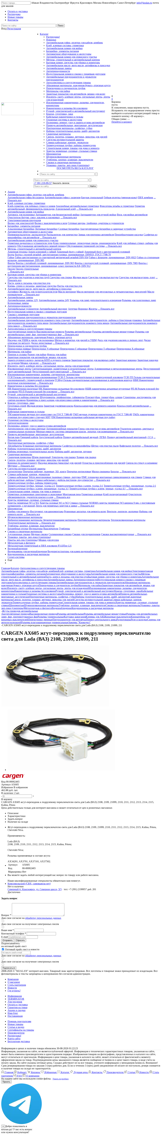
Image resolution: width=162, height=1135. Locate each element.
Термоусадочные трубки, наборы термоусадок (71, 145)
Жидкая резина (35, 405)
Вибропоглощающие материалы (25, 520)
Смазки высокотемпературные (117, 534)
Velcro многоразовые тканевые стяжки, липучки (55, 477)
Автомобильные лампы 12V (23, 300)
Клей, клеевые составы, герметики (65, 45)
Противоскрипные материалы (94, 520)
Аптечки (73, 308)
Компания (13, 979)
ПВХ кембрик (145, 197)
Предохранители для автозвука (69, 619)
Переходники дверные (40, 619)
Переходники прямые (19, 348)
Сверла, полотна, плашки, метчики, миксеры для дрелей (76, 136)
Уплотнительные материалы (23, 523)
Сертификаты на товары (21, 1030)
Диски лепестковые (41, 343)
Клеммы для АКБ (95, 616)
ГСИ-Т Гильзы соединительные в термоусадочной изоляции (90, 377)
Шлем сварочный (41, 457)
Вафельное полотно (130, 445)
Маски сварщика (101, 471)
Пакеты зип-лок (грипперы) (23, 540)
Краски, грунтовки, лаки (59, 114)
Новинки (51, 39)
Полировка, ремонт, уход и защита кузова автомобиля (75, 122)
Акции (11, 191)
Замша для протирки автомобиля (96, 234)
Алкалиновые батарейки (21, 229)
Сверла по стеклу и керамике (141, 463)
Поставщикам (15, 1016)
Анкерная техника (18, 251)
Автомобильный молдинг (53, 308)
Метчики (12, 465)
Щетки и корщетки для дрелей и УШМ (76, 340)
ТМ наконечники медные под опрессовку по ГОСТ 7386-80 (40, 414)
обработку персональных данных (43, 918)
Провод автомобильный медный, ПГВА (84, 437)
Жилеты (92, 308)
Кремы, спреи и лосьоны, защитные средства (32, 286)
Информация (15, 996)
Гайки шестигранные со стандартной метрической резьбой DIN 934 (51, 257)
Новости (12, 987)
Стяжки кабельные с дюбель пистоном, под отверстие (63, 480)
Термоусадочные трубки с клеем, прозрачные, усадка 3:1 (38, 488)
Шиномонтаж (53, 154)
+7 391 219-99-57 (43, 183)
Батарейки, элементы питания (62, 51)
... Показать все (84, 209)
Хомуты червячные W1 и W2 (23, 503)
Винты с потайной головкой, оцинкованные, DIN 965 (45, 263)
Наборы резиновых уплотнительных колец (31, 451)
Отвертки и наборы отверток (23, 397)
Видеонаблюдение (18, 548)
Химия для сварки (86, 457)
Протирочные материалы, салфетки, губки (69, 128)
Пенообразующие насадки (129, 234)
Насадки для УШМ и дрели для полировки (31, 340)
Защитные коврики (126, 360)
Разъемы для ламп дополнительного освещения (95, 300)
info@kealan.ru (144, 2)
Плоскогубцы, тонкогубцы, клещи (103, 397)
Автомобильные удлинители (23, 308)
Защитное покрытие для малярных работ (93, 360)
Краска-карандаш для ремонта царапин (95, 405)
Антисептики (15, 471)
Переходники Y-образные (45, 348)
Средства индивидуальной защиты (65, 139)
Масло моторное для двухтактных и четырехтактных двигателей (112, 291)
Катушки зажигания (75, 616)
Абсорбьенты (15, 445)
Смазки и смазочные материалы (63, 162)
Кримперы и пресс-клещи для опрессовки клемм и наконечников (61, 400)
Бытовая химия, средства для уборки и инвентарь (73, 62)
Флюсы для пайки (56, 354)
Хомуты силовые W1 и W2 (54, 503)
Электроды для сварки (63, 457)
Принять (6, 1082)
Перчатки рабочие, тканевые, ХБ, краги (44, 471)
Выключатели (50, 528)
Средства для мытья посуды (103, 277)
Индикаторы (36, 528)
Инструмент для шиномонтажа (46, 511)
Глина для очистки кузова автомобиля (98, 428)
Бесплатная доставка (19, 1041)
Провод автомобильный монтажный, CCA (130, 437)
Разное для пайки (37, 354)
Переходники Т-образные (102, 348)
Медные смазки (39, 534)
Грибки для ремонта (18, 511)
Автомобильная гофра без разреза (26, 197)
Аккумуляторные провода (22, 331)
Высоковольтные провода (50, 331)
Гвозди (11, 268)
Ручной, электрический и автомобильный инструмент (75, 111)
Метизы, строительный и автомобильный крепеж (73, 59)
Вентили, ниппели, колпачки (122, 511)
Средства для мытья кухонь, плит (137, 277)
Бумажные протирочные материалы (42, 445)
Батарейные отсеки (18, 528)
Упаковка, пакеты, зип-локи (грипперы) (67, 165)
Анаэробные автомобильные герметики (77, 206)
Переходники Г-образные (73, 348)
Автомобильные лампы (59, 68)
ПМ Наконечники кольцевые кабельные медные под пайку (83, 417)
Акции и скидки (16, 1010)
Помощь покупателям (19, 1021)
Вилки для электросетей (21, 223)
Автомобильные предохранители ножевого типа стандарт (39, 320)
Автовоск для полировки (21, 214)
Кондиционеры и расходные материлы (29, 554)
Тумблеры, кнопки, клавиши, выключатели (69, 159)
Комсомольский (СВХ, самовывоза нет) (29, 883)
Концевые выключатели (118, 616)
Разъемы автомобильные (78, 331)
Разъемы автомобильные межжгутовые (113, 331)
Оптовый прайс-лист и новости (21, 949)
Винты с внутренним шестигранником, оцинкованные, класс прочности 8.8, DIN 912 (78, 264)
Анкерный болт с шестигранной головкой (107, 251)
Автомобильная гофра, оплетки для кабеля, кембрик (74, 42)
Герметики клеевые (92, 494)
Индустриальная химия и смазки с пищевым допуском (75, 74)
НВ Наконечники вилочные (23, 388)
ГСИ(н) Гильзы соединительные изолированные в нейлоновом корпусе (93, 380)
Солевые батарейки (68, 229)
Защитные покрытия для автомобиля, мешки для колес (75, 94)
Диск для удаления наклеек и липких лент (120, 340)
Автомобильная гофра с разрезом (63, 197)
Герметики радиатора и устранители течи (30, 243)
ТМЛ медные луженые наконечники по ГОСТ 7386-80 (102, 414)
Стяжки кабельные (18, 477)
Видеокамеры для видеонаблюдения (27, 551)
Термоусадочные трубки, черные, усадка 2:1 (31, 485)
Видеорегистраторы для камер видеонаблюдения (73, 551)
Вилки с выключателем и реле (50, 223)
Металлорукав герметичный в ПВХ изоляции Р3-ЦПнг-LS (40, 545)
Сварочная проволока (19, 457)
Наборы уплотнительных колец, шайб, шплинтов (73, 131)
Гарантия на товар (17, 1007)
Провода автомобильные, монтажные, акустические (74, 125)
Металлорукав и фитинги (21, 542)
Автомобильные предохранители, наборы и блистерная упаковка (106, 320)
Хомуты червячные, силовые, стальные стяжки (71, 151)
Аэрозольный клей (65, 209)
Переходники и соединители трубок (65, 88)
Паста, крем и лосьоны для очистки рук (29, 283)
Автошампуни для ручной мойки (98, 214)
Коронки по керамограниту (22, 463)
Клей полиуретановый (115, 494)
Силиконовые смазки (60, 534)
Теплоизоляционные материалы (128, 520)
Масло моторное (67, 291)
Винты (11, 263)
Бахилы (115, 471)
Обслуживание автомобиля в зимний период (41, 246)
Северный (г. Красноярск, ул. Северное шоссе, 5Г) (35, 889)
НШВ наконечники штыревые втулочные (107, 388)
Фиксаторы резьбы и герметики (117, 206)
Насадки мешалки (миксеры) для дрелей (59, 463)
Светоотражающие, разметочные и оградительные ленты (63, 368)
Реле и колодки (139, 619)
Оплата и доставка (18, 1004)
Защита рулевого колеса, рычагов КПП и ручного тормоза (39, 360)
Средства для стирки (61, 277)
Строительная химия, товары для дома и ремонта (72, 148)
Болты (11, 254)
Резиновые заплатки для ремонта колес (85, 511)
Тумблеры (64, 528)
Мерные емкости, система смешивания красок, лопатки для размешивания (76, 431)
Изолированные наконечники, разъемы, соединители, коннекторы (44, 374)
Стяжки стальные (78, 503)
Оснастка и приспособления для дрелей (103, 463)
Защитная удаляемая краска (58, 405)
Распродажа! (53, 37)
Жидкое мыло (80, 277)
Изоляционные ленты (19, 368)
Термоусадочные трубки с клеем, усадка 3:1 (79, 485)
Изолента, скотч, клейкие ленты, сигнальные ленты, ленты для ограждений (49, 366)
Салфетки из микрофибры (76, 445)
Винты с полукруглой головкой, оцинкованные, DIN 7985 (106, 263)
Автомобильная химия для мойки (64, 48)
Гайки (11, 257)
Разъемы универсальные (51, 616)
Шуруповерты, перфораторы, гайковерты (62, 397)
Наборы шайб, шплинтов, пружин (73, 451)
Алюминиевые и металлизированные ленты (118, 368)
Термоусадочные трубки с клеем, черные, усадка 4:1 (97, 488)
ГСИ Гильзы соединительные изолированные (32, 377)
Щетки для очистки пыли (105, 445)
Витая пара (14, 437)
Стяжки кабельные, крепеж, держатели (67, 142)
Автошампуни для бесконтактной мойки (57, 214)
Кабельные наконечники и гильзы (64, 116)
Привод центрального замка (101, 619)
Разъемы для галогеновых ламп (139, 300)
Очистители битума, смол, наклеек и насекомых (34, 217)
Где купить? (14, 990)
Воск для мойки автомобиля (132, 214)
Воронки (83, 308)
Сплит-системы (16, 557)
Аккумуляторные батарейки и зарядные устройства (108, 229)
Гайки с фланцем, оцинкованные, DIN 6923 (112, 257)
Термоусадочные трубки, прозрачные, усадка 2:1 (130, 485)
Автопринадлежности (58, 71)
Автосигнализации (18, 423)
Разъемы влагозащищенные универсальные (44, 622)
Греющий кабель (29, 437)
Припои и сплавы (17, 354)
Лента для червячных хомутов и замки (56, 505)
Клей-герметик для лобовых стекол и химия (31, 206)
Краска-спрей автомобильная (133, 405)
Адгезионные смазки (19, 534)
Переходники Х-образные (130, 348)
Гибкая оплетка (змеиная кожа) (120, 197)
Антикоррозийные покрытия (62, 428)
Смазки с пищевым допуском (23, 314)
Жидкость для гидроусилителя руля (38, 291)
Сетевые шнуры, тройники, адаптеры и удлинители (96, 223)
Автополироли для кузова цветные (27, 428)
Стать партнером (17, 985)
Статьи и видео (16, 1027)
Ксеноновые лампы (18, 303)
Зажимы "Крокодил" (79, 622)
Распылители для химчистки (62, 234)
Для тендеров (15, 1001)
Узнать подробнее (61, 1079)
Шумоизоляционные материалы (63, 156)
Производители (16, 1032)
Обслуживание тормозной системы (85, 246)
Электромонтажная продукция (24, 220)
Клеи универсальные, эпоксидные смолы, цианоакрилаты (84, 243)
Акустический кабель (50, 437)
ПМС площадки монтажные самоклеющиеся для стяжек (111, 477)
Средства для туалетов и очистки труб (29, 277)
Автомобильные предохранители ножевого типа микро (79, 323)
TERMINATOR (16, 999)
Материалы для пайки (58, 91)
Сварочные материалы (58, 134)
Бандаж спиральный (92, 197)
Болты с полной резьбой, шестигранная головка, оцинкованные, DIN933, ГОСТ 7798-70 (63, 254)
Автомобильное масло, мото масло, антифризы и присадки (78, 65)
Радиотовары (124, 619)
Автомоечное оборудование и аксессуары (68, 54)
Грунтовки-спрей (17, 405)
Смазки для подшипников (86, 534)
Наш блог (13, 1013)
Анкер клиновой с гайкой (42, 251)
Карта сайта (14, 1038)
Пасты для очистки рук (69, 286)
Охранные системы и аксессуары (64, 119)
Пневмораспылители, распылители (27, 234)
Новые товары (15, 1024)
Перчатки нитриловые (79, 471)
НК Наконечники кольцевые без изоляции (61, 388)
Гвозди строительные (27, 268)
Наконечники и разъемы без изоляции (66, 108)
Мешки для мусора (48, 540)
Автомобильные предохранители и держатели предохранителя (42, 317)
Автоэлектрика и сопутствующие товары (68, 82)
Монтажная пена (72, 494)
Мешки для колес (29, 363)
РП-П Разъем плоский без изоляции (38, 391)
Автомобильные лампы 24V (54, 300)
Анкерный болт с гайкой (70, 251)
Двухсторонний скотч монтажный (50, 371)
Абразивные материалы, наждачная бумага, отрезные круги (78, 85)
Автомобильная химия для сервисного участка (71, 56)
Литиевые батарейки (46, 229)
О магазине (14, 982)
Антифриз (13, 291)
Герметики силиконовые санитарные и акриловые (35, 494)
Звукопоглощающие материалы (60, 520)
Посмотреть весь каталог (75, 168)
